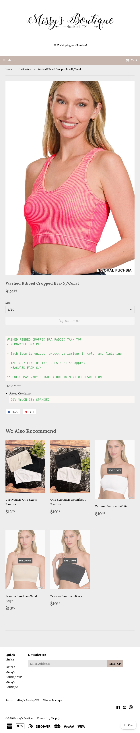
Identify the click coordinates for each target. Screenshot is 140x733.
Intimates (25, 69)
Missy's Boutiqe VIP (28, 700)
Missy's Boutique (52, 700)
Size (8, 302)
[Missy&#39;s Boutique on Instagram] (131, 707)
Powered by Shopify (48, 718)
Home (8, 69)
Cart (133, 60)
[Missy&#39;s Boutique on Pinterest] (125, 707)
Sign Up (115, 663)
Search (10, 667)
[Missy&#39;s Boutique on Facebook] (118, 707)
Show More (13, 386)
